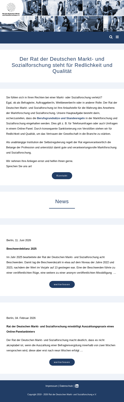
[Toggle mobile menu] (117, 37)
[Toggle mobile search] (111, 37)
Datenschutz (66, 385)
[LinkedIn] (76, 385)
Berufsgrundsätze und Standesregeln (61, 118)
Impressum (52, 385)
